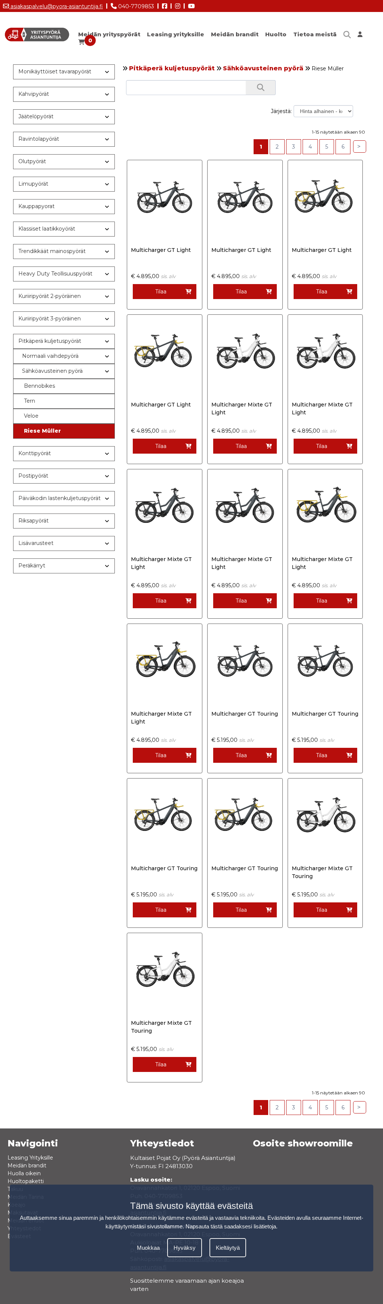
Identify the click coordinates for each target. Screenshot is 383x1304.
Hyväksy (185, 1247)
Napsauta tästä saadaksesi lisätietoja (231, 1226)
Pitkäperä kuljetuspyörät (172, 68)
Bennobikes (39, 386)
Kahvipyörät (33, 94)
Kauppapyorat (36, 206)
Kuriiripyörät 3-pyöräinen (49, 318)
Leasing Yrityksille (30, 1157)
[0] (81, 44)
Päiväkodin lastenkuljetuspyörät (59, 498)
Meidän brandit (234, 34)
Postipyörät (33, 475)
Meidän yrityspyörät (109, 34)
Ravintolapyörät (38, 138)
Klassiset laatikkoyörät (46, 228)
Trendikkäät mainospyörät (52, 251)
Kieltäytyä (228, 1247)
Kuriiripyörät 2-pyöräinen (49, 296)
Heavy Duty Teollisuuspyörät (55, 273)
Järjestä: (281, 111)
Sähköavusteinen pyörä (263, 68)
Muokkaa (148, 1247)
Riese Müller (42, 430)
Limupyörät (33, 183)
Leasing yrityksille (175, 34)
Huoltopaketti (25, 1181)
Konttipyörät (34, 453)
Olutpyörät (32, 161)
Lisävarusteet (35, 543)
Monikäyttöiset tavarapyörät (54, 71)
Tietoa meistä (315, 34)
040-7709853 (135, 6)
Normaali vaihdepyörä (50, 356)
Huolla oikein (24, 1173)
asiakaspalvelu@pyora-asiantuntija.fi (56, 6)
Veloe (31, 415)
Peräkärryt (31, 565)
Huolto (276, 34)
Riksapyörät (33, 520)
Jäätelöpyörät (35, 116)
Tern (29, 400)
